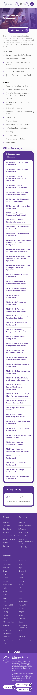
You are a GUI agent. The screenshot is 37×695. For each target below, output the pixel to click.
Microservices (23, 601)
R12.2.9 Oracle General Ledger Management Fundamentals (17, 344)
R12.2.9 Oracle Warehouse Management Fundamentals (16, 282)
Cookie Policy (23, 547)
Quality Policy (23, 532)
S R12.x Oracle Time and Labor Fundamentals (17, 164)
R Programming (8, 622)
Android (21, 631)
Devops (5, 581)
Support (6, 542)
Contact (6, 546)
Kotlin (21, 598)
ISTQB (5, 595)
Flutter (21, 584)
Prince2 (5, 615)
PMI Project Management (7, 632)
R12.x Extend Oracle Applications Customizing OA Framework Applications (18, 259)
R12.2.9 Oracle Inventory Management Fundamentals (16, 331)
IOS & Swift (7, 636)
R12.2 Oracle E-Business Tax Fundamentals (16, 464)
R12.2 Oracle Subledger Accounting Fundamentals (15, 416)
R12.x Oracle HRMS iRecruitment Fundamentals (17, 235)
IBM (20, 591)
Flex (4, 643)
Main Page (6, 522)
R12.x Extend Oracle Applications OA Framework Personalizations (18, 251)
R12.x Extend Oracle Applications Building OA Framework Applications (18, 268)
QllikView (22, 618)
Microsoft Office (8, 605)
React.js (5, 612)
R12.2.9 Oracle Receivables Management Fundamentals (16, 289)
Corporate (6, 525)
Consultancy (7, 529)
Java (20, 564)
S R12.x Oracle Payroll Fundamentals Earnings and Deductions (16, 178)
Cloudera (6, 578)
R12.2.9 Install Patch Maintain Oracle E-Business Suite (16, 402)
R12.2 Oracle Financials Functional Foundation (14, 443)
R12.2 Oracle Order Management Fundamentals (18, 422)
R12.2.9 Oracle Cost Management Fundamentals (18, 372)
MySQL (21, 567)
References (22, 529)
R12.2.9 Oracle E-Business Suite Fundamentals (17, 365)
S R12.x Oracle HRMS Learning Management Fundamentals (17, 193)
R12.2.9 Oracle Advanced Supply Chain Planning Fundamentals (18, 395)
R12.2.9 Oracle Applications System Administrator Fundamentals (16, 387)
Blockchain (22, 571)
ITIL (20, 595)
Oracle (8, 21)
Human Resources (24, 525)
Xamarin (6, 625)
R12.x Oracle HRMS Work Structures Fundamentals (15, 221)
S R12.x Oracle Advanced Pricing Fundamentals (18, 207)
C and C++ (6, 571)
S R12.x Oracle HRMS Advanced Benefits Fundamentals (17, 200)
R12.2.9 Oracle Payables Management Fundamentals (16, 310)
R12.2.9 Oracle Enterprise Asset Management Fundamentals (17, 358)
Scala (21, 622)
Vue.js (21, 615)
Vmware (6, 608)
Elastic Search (8, 584)
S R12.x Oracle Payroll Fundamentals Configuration (16, 186)
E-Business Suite (16, 21)
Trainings (6, 532)
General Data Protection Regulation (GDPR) (25, 541)
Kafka (5, 598)
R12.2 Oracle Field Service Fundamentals (15, 457)
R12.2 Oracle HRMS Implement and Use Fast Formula (18, 436)
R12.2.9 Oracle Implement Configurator (15, 338)
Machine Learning (25, 640)
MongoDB (22, 605)
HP (20, 588)
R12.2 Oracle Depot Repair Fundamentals (15, 471)
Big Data (22, 636)
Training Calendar (9, 539)
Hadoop (6, 588)
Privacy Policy (23, 536)
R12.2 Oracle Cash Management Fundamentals (17, 478)
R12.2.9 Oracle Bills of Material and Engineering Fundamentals (17, 379)
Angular (21, 612)
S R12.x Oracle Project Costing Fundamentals (17, 170)
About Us (21, 522)
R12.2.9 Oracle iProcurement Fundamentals (16, 324)
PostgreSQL (7, 564)
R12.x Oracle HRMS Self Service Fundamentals (17, 228)
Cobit (21, 578)
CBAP (21, 574)
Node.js (21, 608)
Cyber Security (8, 640)
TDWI (5, 591)
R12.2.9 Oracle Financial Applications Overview (15, 351)
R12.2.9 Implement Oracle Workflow (15, 409)
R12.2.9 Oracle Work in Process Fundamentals (17, 276)
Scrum (5, 574)
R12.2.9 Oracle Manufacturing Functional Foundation (17, 317)
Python (5, 618)
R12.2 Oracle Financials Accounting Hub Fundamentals (17, 450)
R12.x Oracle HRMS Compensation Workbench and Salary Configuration (18, 243)
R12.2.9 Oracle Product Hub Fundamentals (16, 303)
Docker (21, 581)
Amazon (6, 567)
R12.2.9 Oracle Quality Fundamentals (14, 296)
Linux (4, 601)
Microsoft (22, 561)
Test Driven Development (23, 626)
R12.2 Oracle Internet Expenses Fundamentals (17, 429)
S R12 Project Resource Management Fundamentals (16, 214)
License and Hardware (10, 536)
